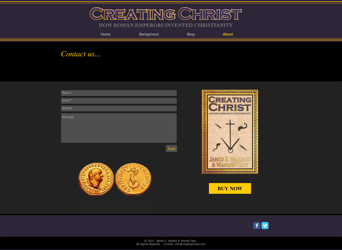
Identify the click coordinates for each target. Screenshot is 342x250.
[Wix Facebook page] (256, 225)
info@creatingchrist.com (190, 244)
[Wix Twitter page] (265, 225)
